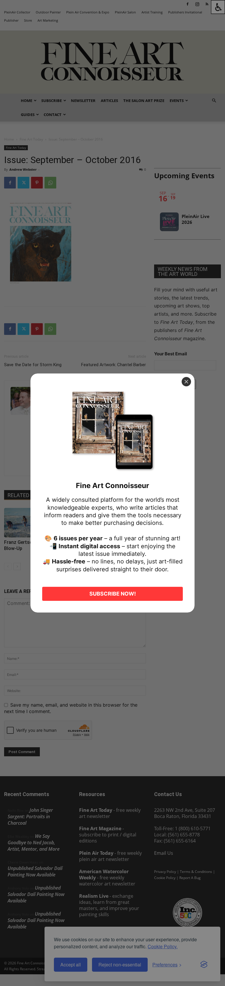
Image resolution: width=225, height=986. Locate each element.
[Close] (186, 381)
